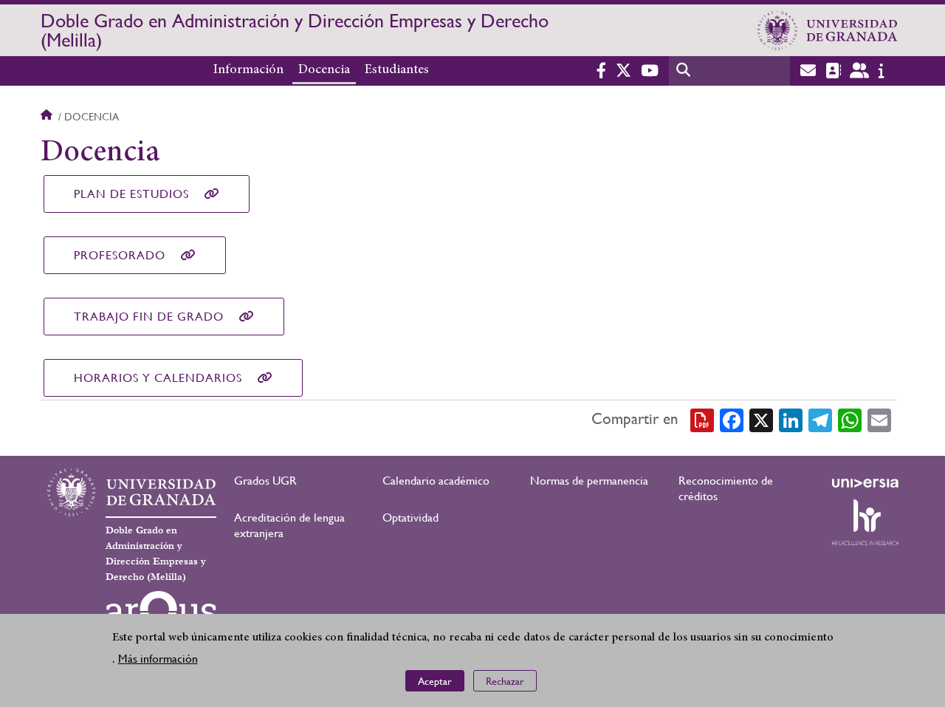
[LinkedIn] (791, 419)
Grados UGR (265, 481)
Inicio (48, 116)
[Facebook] (731, 419)
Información (248, 70)
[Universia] (865, 483)
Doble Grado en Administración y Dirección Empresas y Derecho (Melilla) (295, 30)
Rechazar (505, 681)
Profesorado (119, 255)
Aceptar (435, 681)
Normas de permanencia (589, 481)
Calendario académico (435, 481)
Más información (158, 659)
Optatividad (410, 517)
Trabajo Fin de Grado (149, 317)
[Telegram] (820, 419)
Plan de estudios (131, 194)
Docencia (324, 70)
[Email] (879, 419)
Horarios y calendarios (158, 378)
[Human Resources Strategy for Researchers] (865, 522)
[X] (761, 419)
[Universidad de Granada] (827, 30)
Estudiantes (397, 70)
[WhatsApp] (850, 419)
